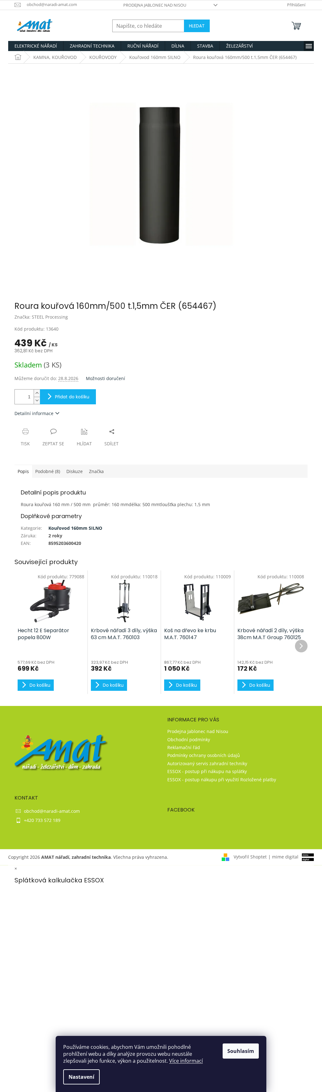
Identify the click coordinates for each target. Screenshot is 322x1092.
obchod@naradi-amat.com (52, 811)
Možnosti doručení (105, 378)
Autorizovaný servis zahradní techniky (207, 763)
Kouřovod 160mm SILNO (75, 528)
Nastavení (81, 1076)
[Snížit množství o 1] (37, 400)
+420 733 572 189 (42, 820)
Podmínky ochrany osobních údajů (203, 755)
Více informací (186, 1060)
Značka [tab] (96, 471)
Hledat (197, 26)
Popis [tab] (23, 471)
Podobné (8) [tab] (47, 471)
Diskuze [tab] (74, 471)
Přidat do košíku (72, 397)
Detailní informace (33, 413)
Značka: (41, 317)
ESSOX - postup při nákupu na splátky (207, 771)
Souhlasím (240, 1051)
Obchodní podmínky (188, 739)
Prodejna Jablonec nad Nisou (154, 5)
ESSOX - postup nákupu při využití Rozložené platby (221, 780)
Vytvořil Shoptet (250, 857)
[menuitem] (35, 46)
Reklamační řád (183, 747)
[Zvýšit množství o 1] (37, 393)
